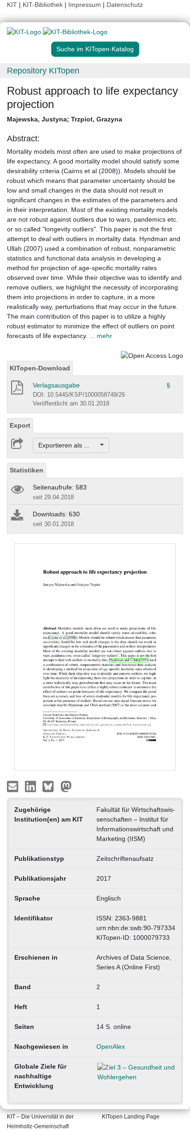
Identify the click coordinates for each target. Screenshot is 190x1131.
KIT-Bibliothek (44, 4)
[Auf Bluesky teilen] (50, 785)
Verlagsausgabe (56, 385)
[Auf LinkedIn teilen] (31, 785)
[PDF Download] (16, 390)
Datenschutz (125, 4)
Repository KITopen (43, 70)
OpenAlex (110, 1046)
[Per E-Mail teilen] (13, 785)
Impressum (84, 4)
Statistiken (26, 470)
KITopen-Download (40, 368)
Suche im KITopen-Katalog (95, 49)
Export (20, 425)
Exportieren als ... (68, 445)
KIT (12, 4)
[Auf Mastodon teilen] (66, 785)
